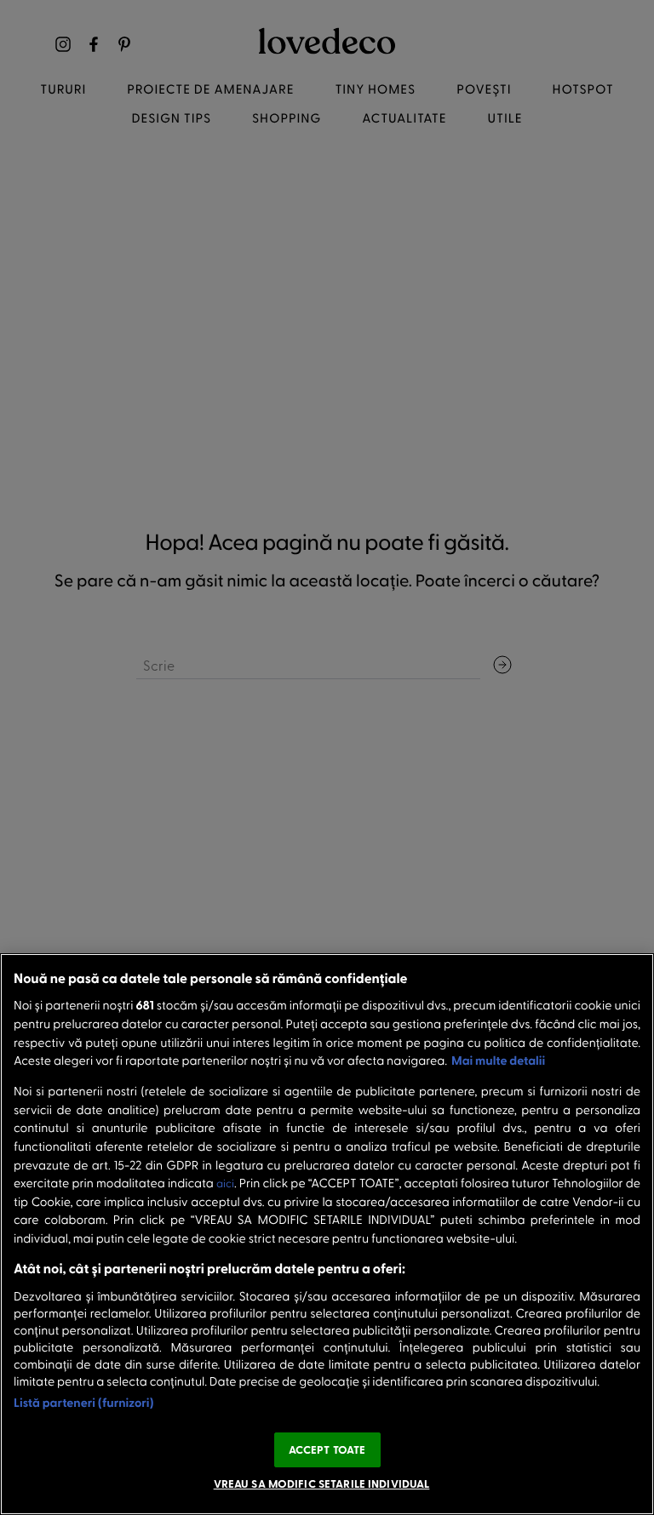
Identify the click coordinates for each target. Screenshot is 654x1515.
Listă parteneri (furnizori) (84, 1402)
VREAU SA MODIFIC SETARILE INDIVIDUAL (322, 1483)
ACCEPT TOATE (327, 1449)
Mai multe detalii (498, 1060)
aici (225, 1183)
